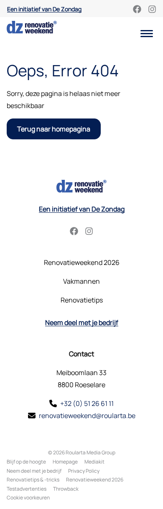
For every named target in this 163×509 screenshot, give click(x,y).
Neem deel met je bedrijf (81, 322)
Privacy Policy (83, 470)
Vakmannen (81, 281)
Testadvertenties (26, 488)
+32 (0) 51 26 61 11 (87, 403)
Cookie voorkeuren (28, 497)
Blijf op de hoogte (26, 461)
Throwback (66, 488)
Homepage (65, 461)
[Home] (32, 26)
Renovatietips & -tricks (33, 479)
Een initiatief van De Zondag (44, 9)
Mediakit (94, 461)
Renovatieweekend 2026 (82, 262)
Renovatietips (82, 300)
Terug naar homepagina (53, 129)
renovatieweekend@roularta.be (87, 415)
